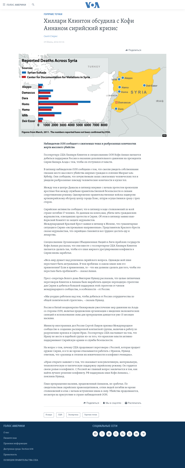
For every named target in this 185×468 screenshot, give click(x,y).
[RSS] (122, 434)
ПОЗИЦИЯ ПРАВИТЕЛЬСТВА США (20, 460)
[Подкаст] (129, 434)
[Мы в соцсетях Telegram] (143, 434)
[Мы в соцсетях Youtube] (109, 434)
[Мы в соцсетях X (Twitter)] (102, 434)
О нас (6, 432)
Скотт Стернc (51, 36)
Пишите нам (10, 438)
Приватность (10, 454)
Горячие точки (53, 14)
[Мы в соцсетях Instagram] (116, 434)
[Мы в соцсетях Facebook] (95, 434)
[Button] (133, 50)
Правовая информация (15, 443)
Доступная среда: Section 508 (18, 449)
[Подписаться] (136, 434)
